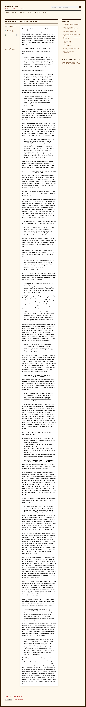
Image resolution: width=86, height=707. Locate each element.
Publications (15, 12)
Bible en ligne (30, 12)
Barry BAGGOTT (11, 26)
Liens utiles (37, 12)
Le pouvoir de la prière (68, 27)
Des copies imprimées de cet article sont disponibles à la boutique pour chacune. (10, 48)
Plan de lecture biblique (71, 59)
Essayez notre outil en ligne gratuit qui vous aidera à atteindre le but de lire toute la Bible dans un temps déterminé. (71, 64)
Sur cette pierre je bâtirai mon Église (71, 48)
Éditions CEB (11, 6)
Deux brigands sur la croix (68, 51)
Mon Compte (45, 12)
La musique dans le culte (68, 46)
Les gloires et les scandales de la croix (71, 28)
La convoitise (66, 52)
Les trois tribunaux (67, 49)
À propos (7, 12)
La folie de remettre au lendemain (70, 42)
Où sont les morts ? (67, 45)
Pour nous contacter (17, 696)
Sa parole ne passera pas (68, 44)
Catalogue (22, 12)
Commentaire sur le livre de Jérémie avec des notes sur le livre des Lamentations (71, 31)
